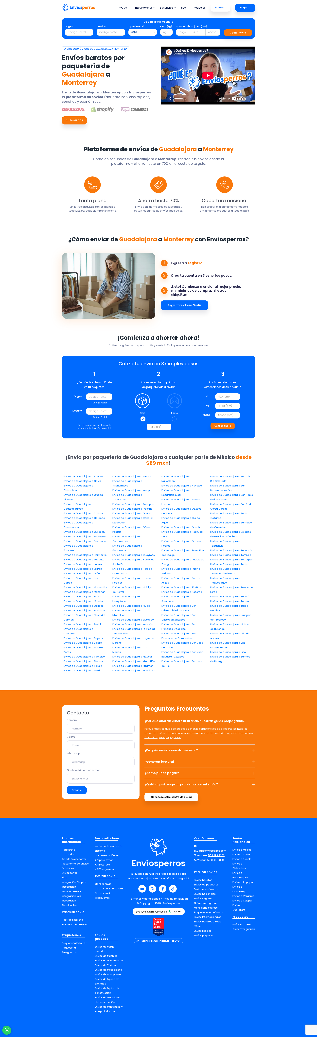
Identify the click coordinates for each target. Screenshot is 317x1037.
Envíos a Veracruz (243, 896)
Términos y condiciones (144, 899)
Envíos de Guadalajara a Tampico (84, 656)
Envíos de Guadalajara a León (82, 573)
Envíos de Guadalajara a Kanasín (132, 624)
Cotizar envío (238, 32)
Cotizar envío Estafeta (109, 888)
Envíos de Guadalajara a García (131, 513)
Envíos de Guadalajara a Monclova (133, 670)
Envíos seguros (203, 898)
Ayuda (123, 7)
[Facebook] (162, 889)
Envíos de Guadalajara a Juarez (83, 564)
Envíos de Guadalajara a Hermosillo (85, 555)
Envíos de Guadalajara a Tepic (228, 564)
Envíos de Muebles (106, 956)
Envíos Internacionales (207, 917)
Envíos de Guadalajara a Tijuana (83, 661)
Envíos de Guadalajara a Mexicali (132, 656)
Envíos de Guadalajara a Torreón (230, 601)
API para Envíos (104, 860)
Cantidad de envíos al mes (83, 770)
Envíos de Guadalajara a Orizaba (181, 527)
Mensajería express (206, 907)
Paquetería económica (208, 912)
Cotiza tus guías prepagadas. (162, 737)
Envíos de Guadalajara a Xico (228, 652)
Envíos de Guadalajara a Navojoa (181, 485)
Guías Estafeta (241, 924)
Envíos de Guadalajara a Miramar (132, 666)
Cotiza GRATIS (74, 120)
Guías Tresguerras (243, 929)
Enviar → (77, 790)
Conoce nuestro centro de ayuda (171, 797)
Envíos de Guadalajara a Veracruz (133, 476)
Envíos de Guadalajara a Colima (83, 513)
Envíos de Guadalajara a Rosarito (181, 592)
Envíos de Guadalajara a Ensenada (85, 541)
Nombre (72, 720)
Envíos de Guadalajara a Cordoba (84, 518)
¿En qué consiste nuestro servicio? (171, 750)
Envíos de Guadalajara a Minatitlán (133, 661)
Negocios (200, 7)
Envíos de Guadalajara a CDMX (82, 481)
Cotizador (68, 854)
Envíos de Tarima (105, 965)
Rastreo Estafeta (72, 919)
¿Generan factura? (160, 762)
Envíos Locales (202, 931)
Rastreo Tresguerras (74, 924)
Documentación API (107, 855)
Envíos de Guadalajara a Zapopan (133, 504)
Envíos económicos (206, 889)
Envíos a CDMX (241, 854)
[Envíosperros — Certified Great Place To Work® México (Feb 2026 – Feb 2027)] (158, 927)
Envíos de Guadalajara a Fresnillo (132, 508)
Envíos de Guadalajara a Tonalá (229, 596)
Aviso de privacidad (175, 899)
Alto (207, 396)
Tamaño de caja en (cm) (191, 26)
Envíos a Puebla (241, 859)
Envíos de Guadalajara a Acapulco (85, 476)
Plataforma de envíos (75, 863)
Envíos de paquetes (206, 884)
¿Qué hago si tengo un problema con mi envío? (181, 784)
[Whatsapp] (6, 1030)
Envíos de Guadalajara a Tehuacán (231, 550)
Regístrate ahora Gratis (184, 305)
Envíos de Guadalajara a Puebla (83, 624)
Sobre (174, 413)
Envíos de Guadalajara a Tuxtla (82, 670)
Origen (69, 26)
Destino (101, 26)
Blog (183, 7)
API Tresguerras (104, 869)
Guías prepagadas (205, 903)
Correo (71, 736)
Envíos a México (241, 849)
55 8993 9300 (216, 855)
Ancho (206, 414)
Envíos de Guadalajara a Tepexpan (231, 559)
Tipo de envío (136, 26)
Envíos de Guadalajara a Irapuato (84, 559)
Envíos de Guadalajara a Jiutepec (133, 619)
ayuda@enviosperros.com (210, 850)
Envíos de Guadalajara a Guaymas (133, 555)
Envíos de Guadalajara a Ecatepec (85, 536)
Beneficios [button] (166, 7)
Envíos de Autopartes (108, 974)
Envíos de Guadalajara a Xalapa (131, 490)
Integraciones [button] (144, 7)
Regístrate (68, 849)
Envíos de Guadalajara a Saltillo (83, 642)
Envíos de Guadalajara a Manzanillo (85, 587)
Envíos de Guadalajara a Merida (83, 596)
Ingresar (220, 7)
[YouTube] (142, 889)
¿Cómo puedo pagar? (162, 773)
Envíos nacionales (205, 894)
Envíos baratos (203, 880)
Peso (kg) (166, 26)
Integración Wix (71, 896)
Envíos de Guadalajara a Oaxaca (84, 605)
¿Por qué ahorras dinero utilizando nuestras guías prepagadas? (195, 721)
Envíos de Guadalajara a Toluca (83, 666)
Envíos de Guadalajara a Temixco (230, 555)
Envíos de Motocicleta (108, 969)
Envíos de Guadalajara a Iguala (131, 605)
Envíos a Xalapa (242, 900)
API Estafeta (102, 864)
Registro (245, 7)
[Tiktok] (173, 889)
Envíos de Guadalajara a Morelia (83, 601)
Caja (142, 413)
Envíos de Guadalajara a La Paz (83, 568)
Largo (207, 405)
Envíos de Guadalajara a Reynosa (84, 638)
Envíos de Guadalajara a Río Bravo (182, 587)
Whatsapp (73, 753)
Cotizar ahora (222, 426)
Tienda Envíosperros (74, 859)
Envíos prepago (203, 935)
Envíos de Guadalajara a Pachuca (84, 610)
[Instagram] (152, 889)
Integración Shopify (74, 882)
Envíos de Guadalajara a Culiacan (84, 532)
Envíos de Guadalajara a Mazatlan (84, 592)
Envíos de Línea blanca (109, 960)
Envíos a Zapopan (243, 882)
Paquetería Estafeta (74, 943)
